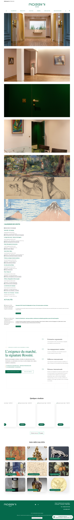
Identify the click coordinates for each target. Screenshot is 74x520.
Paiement (12, 1)
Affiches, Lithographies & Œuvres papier (12, 278)
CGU (31, 513)
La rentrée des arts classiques (9, 285)
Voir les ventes (28, 371)
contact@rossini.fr (66, 509)
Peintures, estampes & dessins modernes (11, 258)
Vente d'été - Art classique (9, 230)
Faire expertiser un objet (13, 371)
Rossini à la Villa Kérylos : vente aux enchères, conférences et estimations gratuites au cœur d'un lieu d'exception (37, 318)
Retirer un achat (7, 1)
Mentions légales (40, 513)
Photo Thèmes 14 (7, 271)
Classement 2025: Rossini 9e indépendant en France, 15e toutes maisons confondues (32, 305)
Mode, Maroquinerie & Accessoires (10, 244)
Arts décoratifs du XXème (9, 265)
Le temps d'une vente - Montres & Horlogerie (12, 237)
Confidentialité (35, 513)
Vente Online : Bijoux (8, 251)
